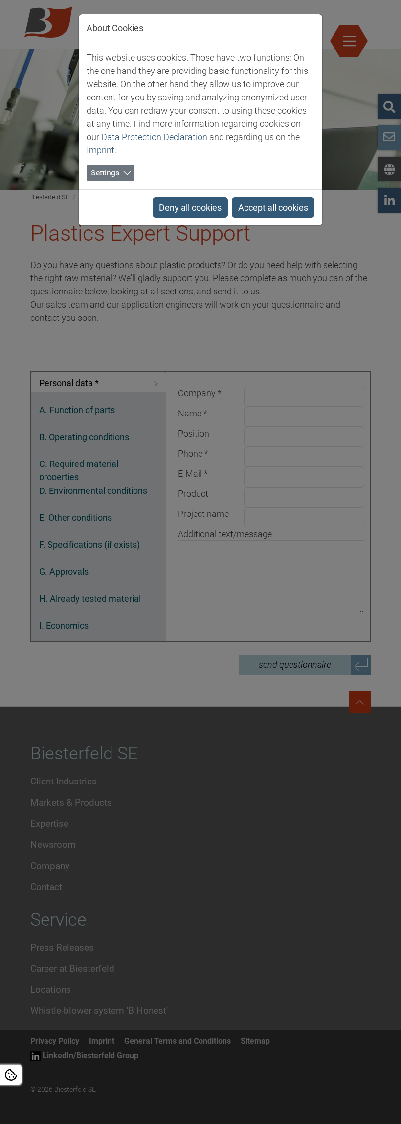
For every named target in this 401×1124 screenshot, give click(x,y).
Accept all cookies (273, 207)
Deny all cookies (190, 207)
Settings (105, 172)
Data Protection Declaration (154, 137)
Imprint (100, 150)
